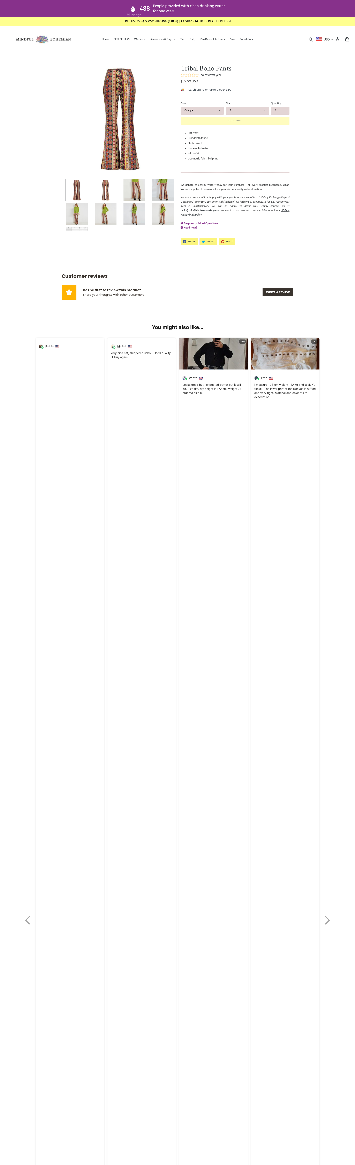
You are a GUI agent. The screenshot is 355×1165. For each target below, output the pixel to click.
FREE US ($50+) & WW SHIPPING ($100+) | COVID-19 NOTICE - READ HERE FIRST (178, 21)
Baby (193, 39)
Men (182, 39)
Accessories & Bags (163, 39)
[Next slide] (327, 920)
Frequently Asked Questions (201, 223)
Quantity (276, 103)
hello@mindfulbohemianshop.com (200, 210)
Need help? (190, 227)
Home (105, 39)
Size (228, 103)
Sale (232, 39)
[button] (201, 76)
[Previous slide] (27, 920)
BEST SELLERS (121, 39)
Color (184, 103)
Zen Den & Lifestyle (213, 39)
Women (141, 39)
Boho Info (247, 39)
